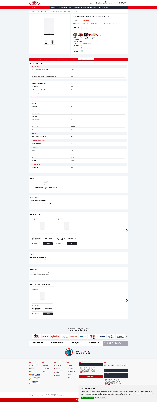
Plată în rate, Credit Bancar (104, 35)
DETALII (45, 59)
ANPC (56, 377)
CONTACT (106, 7)
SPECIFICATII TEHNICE (36, 59)
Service (56, 367)
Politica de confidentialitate (47, 370)
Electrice (69, 376)
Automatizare (70, 368)
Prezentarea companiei (34, 364)
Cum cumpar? (57, 375)
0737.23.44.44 (109, 343)
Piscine (68, 377)
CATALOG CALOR (93, 7)
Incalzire (69, 364)
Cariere (31, 370)
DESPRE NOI (100, 7)
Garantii (56, 364)
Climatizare (69, 365)
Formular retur (45, 371)
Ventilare (69, 374)
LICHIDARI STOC (76, 7)
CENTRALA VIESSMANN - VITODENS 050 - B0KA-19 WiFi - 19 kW (66, 239)
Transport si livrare (58, 368)
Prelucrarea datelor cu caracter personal (58, 370)
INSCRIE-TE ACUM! (91, 376)
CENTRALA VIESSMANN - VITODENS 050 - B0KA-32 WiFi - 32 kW (42, 309)
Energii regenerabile (71, 371)
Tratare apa (69, 367)
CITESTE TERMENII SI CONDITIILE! (87, 372)
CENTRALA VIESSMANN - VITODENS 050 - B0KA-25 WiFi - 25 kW (42, 239)
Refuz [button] (91, 397)
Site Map (44, 373)
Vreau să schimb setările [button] (100, 397)
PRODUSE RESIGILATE (62, 7)
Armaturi (69, 373)
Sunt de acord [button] (85, 397)
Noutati (31, 365)
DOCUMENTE (52, 59)
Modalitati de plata (46, 364)
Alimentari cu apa (70, 370)
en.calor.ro (32, 371)
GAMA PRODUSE (61, 59)
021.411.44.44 (117, 343)
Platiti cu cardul (45, 365)
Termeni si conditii (45, 368)
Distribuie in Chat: (77, 51)
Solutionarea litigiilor (59, 372)
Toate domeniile (70, 378)
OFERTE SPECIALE (85, 7)
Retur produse (58, 365)
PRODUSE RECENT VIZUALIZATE (85, 59)
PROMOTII (70, 7)
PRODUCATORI (54, 7)
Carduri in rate (45, 367)
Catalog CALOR (33, 367)
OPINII (68, 59)
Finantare (32, 368)
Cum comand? (58, 374)
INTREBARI (74, 59)
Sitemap (30, 400)
